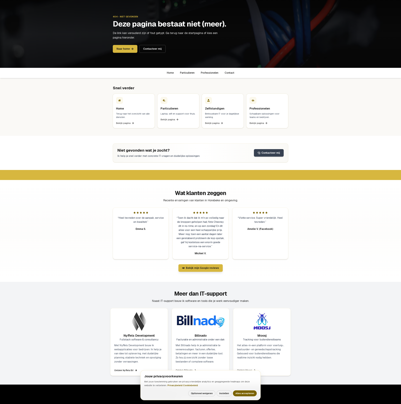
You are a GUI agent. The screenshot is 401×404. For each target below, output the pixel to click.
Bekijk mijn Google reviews (200, 268)
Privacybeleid (174, 385)
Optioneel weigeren (202, 393)
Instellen (224, 393)
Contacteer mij (152, 48)
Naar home (123, 48)
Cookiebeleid (190, 385)
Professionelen (209, 72)
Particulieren (187, 72)
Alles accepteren (244, 393)
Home (170, 72)
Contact (229, 72)
